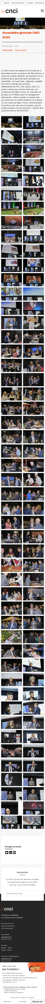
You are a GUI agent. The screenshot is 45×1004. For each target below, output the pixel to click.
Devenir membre (18, 3)
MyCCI (6, 3)
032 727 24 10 (6, 939)
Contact (30, 3)
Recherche (39, 3)
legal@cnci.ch (6, 958)
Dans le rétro (21, 50)
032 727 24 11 (6, 961)
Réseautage (7, 50)
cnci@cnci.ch (6, 937)
